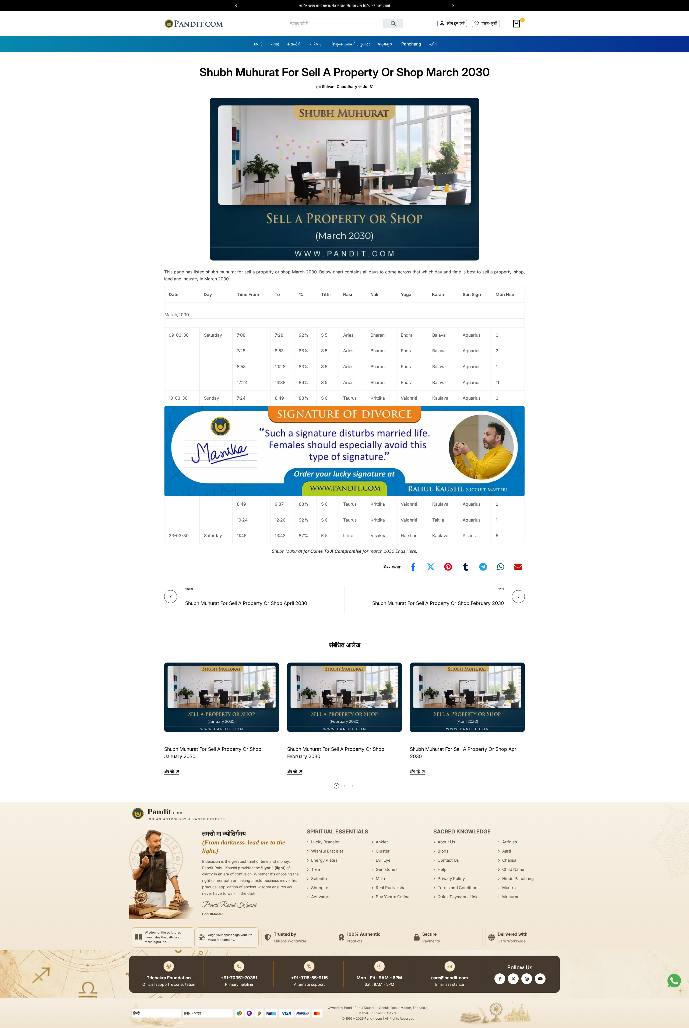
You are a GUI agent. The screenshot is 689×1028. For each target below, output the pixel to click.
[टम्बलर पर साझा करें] (465, 567)
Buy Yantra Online (393, 896)
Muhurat (510, 896)
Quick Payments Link (457, 896)
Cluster (383, 851)
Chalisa (509, 860)
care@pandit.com (449, 977)
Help (442, 869)
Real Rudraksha (390, 887)
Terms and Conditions (459, 887)
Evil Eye (383, 860)
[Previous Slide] (239, 6)
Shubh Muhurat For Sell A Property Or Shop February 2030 (438, 603)
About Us (446, 841)
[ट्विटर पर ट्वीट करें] (430, 567)
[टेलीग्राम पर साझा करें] (483, 567)
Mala (380, 878)
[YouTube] (540, 978)
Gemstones (387, 869)
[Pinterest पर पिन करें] (448, 567)
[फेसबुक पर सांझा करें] (413, 567)
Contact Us (448, 860)
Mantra (509, 887)
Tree (315, 869)
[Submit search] (393, 23)
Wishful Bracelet (327, 851)
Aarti (506, 851)
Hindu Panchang (518, 878)
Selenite (319, 878)
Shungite (319, 887)
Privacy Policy (451, 878)
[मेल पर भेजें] (518, 567)
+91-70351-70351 (239, 977)
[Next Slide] (451, 6)
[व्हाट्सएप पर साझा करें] (500, 567)
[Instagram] (526, 978)
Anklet (382, 841)
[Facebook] (499, 978)
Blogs (443, 851)
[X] (513, 978)
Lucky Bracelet (325, 841)
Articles (509, 841)
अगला (501, 588)
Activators (321, 896)
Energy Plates (324, 860)
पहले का (189, 588)
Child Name (513, 869)
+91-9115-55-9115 (309, 977)
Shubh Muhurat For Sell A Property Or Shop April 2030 (246, 603)
